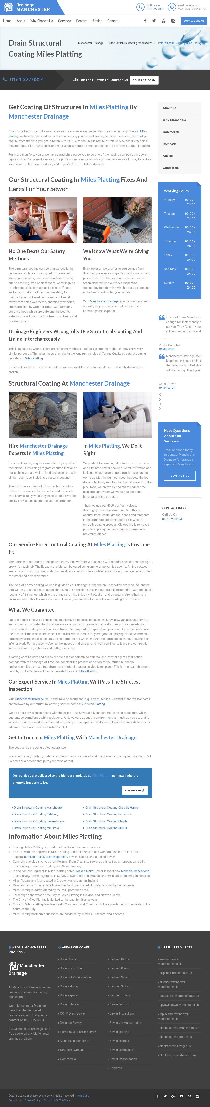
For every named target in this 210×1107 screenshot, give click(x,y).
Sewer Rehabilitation (123, 1059)
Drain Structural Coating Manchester (38, 807)
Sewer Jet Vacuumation (126, 1023)
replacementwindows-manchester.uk (173, 1016)
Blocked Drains (34, 857)
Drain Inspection (56, 857)
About (21, 21)
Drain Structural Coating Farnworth (109, 814)
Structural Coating (72, 1050)
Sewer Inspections (122, 1013)
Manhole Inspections (135, 871)
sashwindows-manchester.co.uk (170, 961)
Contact (112, 21)
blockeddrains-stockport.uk (178, 1055)
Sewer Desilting (120, 1004)
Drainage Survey (71, 1023)
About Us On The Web (56, 1100)
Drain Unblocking (71, 1004)
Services (64, 21)
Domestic (170, 144)
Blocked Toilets (120, 995)
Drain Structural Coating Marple (106, 821)
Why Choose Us (41, 21)
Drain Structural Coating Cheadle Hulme (112, 807)
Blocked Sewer (120, 977)
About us (169, 108)
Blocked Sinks (84, 871)
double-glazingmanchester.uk (179, 996)
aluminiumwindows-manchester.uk (172, 984)
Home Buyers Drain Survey (78, 1032)
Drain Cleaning (69, 959)
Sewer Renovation (122, 1050)
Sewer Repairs (119, 1041)
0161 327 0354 (155, 8)
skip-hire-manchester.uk (176, 973)
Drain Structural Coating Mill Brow (36, 828)
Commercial (171, 132)
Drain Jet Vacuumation (75, 977)
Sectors (81, 21)
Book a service (194, 20)
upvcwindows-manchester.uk (179, 1005)
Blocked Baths (119, 959)
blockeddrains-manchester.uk (179, 1028)
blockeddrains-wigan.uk (175, 1046)
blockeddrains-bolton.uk (176, 1037)
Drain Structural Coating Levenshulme (39, 821)
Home (7, 21)
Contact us (171, 168)
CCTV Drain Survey (73, 1013)
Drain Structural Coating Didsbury (36, 814)
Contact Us (133, 790)
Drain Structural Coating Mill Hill (106, 828)
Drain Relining (69, 986)
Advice (97, 21)
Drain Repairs (69, 995)
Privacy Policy (32, 1100)
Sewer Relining (119, 1032)
